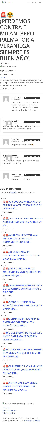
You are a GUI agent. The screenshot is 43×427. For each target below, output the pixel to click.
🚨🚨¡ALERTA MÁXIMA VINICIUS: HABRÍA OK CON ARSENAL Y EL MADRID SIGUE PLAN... (20, 386)
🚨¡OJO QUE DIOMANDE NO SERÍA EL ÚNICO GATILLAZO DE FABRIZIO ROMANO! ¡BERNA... (22, 336)
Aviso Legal (6, 408)
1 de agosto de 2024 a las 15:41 (20, 176)
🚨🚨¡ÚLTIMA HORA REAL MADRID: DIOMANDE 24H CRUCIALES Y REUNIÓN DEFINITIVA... (21, 322)
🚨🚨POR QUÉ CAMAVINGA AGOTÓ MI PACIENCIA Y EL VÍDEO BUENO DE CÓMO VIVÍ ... (22, 205)
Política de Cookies (9, 413)
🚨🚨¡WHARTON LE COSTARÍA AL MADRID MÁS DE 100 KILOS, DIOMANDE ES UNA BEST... (20, 238)
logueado (13, 192)
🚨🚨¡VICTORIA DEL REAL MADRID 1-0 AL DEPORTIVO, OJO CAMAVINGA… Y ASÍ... (23, 222)
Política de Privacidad (9, 410)
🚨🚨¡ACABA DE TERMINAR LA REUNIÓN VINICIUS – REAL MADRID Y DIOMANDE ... (22, 305)
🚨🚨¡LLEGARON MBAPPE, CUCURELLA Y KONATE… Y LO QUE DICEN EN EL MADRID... (21, 255)
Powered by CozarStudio (32, 421)
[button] (40, 2)
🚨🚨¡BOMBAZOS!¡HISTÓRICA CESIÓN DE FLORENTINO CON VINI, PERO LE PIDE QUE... (22, 289)
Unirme (2, 77)
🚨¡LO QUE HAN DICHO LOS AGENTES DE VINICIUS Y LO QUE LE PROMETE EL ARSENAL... (23, 353)
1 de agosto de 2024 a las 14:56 (11, 123)
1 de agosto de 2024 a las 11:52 (20, 99)
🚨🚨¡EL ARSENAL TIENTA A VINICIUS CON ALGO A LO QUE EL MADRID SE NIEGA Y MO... (22, 369)
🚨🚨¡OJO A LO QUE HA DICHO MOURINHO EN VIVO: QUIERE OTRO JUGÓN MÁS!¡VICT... (22, 272)
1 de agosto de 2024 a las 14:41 (20, 141)
